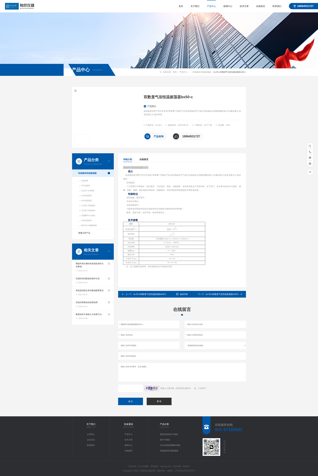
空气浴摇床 (85, 186)
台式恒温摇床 (86, 196)
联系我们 (277, 6)
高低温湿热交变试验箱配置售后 (90, 290)
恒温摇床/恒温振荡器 (202, 72)
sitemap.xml (165, 466)
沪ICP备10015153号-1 (185, 471)
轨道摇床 (84, 181)
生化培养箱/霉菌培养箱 (170, 445)
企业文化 (91, 440)
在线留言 (260, 6)
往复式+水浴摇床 (88, 191)
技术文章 (244, 6)
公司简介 (91, 434)
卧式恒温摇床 (86, 201)
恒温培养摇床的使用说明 (87, 302)
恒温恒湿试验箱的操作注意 (88, 278)
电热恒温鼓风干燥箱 (169, 434)
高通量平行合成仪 (88, 215)
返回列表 (184, 294)
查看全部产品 (84, 233)
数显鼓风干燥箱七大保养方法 (89, 314)
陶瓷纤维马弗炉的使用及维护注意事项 (90, 265)
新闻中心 (227, 6)
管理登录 (154, 466)
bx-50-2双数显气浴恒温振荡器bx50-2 (150, 294)
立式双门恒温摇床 (88, 205)
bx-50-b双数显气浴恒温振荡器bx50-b (222, 294)
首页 (181, 6)
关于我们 (195, 6)
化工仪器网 (143, 466)
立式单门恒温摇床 (88, 210)
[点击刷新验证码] (151, 388)
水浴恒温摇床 (86, 220)
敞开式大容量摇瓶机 (89, 225)
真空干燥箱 (165, 440)
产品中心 (211, 6)
